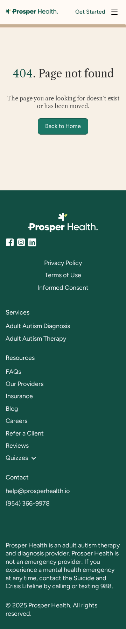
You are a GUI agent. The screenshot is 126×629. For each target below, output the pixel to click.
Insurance (19, 396)
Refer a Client (25, 433)
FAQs (13, 372)
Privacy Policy (63, 263)
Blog (12, 408)
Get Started (90, 11)
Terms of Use (63, 275)
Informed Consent (63, 287)
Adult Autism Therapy (36, 338)
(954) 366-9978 (28, 503)
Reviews (17, 445)
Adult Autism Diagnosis (38, 326)
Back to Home (63, 126)
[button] (114, 12)
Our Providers (24, 384)
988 (106, 586)
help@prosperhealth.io (38, 491)
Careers (16, 421)
